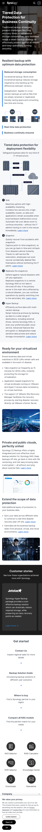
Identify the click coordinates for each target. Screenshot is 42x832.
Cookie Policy (18, 810)
